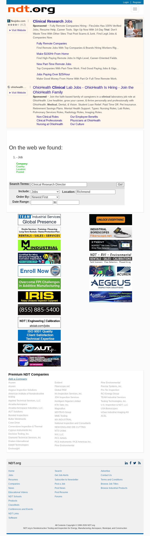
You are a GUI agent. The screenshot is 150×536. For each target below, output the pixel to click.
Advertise (105, 471)
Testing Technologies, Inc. (113, 401)
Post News (60, 488)
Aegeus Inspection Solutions (22, 390)
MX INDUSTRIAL (63, 419)
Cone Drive (14, 422)
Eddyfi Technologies (18, 445)
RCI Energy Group (110, 393)
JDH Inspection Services (67, 397)
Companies (14, 484)
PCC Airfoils (61, 438)
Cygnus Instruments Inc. (20, 430)
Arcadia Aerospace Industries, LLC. (25, 408)
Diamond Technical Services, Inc (24, 437)
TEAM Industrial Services (113, 397)
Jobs (10, 475)
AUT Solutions (15, 411)
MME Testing (61, 416)
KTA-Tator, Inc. (62, 405)
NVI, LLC (59, 434)
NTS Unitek (60, 430)
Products (12, 500)
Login (126, 2)
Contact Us (106, 475)
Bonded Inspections (18, 415)
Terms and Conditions (112, 479)
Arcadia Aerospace (17, 404)
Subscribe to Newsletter (66, 479)
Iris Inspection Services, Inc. (68, 393)
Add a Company (17, 378)
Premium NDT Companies (28, 374)
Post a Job (60, 484)
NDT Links (13, 513)
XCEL (104, 416)
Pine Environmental (64, 445)
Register (137, 2)
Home (11, 471)
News (11, 488)
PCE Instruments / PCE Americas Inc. (73, 442)
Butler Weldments (17, 419)
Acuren (12, 382)
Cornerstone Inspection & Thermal (25, 426)
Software (12, 518)
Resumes (13, 479)
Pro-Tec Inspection (110, 390)
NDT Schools (15, 496)
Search (58, 471)
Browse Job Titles (109, 484)
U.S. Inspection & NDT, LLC (114, 405)
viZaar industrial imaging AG (115, 412)
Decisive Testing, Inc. (18, 434)
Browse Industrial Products (114, 488)
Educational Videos (18, 492)
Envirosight (14, 448)
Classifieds (13, 505)
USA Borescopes (109, 408)
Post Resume (61, 492)
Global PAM (60, 390)
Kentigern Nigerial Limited (68, 401)
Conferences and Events (20, 509)
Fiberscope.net (62, 386)
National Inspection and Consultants (73, 423)
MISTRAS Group (63, 412)
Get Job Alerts (61, 475)
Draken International (18, 441)
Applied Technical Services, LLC (24, 400)
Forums (58, 496)
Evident (58, 382)
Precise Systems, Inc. (111, 386)
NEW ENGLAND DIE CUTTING (70, 427)
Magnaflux (60, 408)
